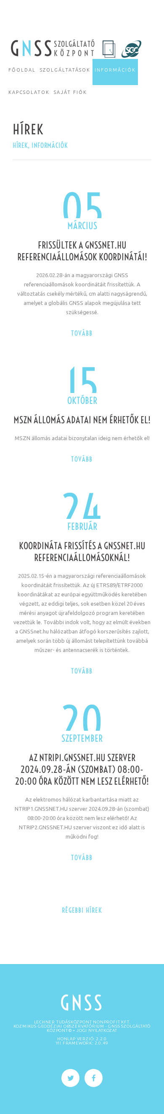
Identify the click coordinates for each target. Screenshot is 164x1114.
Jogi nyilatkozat (97, 1030)
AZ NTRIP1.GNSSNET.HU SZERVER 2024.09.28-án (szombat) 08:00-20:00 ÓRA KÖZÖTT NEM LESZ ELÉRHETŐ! (82, 769)
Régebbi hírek (82, 910)
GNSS (82, 1003)
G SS (32, 48)
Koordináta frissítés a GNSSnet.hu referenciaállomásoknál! (82, 552)
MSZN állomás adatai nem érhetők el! (82, 420)
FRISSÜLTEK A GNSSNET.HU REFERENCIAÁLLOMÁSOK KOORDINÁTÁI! (82, 251)
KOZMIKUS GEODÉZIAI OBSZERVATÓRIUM (58, 1026)
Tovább (82, 333)
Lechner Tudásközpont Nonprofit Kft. (82, 1022)
